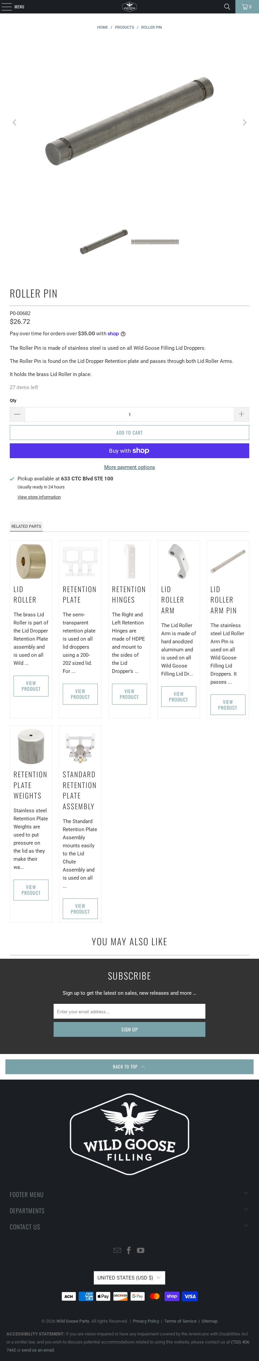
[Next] (244, 122)
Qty (13, 400)
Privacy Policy (146, 1321)
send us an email (38, 1350)
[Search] (227, 6)
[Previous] (14, 122)
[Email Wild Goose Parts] (117, 1251)
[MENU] (3, 6)
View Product (31, 685)
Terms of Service (180, 1321)
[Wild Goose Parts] (129, 6)
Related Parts (26, 526)
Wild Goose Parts (72, 1321)
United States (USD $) (125, 1278)
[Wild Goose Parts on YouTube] (141, 1251)
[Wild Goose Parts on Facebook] (129, 1251)
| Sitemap (207, 1321)
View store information (39, 497)
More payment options (129, 467)
